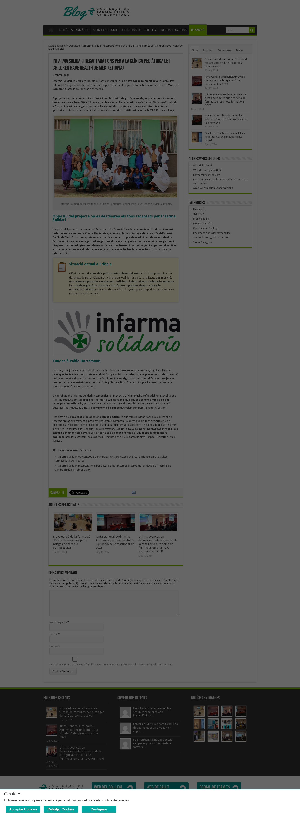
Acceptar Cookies (23, 809)
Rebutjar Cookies (61, 809)
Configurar (99, 809)
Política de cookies (115, 800)
